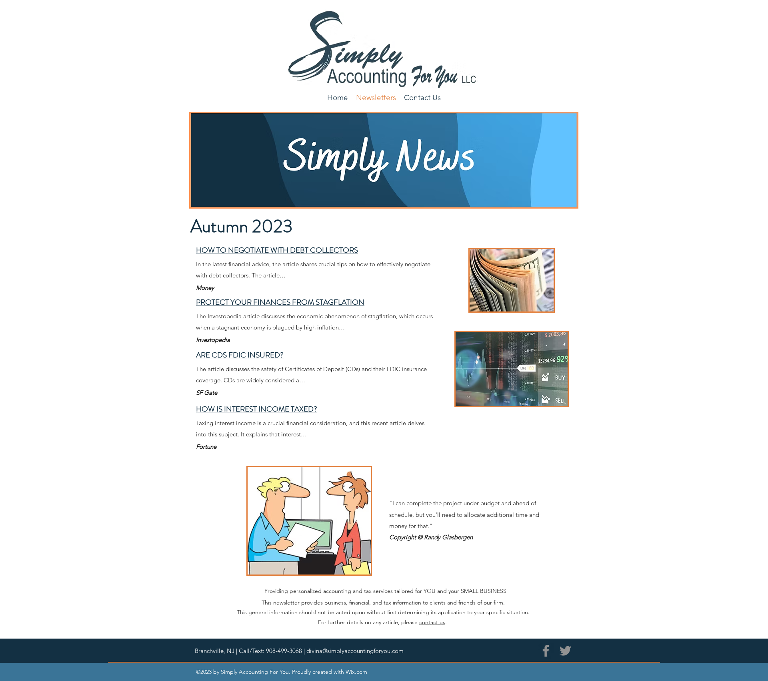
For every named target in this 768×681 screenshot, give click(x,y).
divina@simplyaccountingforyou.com (355, 651)
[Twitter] (565, 651)
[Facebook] (546, 651)
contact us (432, 622)
